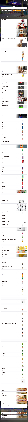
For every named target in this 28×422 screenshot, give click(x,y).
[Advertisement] (14, 13)
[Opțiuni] (26, 1)
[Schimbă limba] (24, 1)
